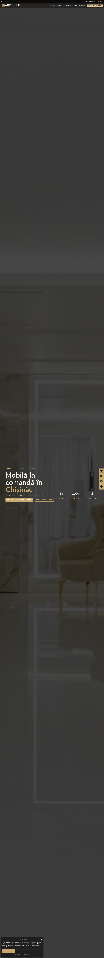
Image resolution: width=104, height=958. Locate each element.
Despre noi (86, 1)
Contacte (82, 5)
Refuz (22, 951)
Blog (94, 1)
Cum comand (67, 5)
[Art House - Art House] (10, 6)
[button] (41, 939)
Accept (8, 951)
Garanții (91, 1)
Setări (36, 951)
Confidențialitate (26, 954)
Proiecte (59, 5)
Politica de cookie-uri (17, 954)
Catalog (52, 5)
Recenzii (75, 5)
